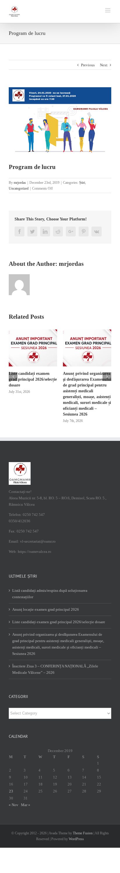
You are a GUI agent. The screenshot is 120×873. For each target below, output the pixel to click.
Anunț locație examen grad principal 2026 (45, 609)
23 (11, 791)
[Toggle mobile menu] (108, 10)
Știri (82, 183)
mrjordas (20, 183)
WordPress (76, 839)
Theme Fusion (83, 833)
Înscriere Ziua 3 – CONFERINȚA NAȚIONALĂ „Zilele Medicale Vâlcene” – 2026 (55, 669)
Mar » (25, 805)
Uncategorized (19, 188)
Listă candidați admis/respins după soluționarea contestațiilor (49, 593)
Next (103, 65)
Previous (88, 65)
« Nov (13, 805)
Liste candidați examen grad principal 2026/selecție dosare (33, 379)
